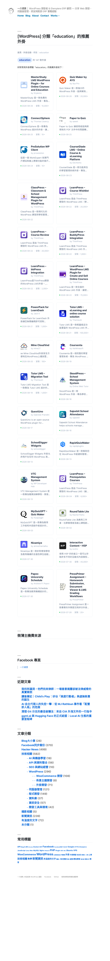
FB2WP (65, 847)
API (19, 847)
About (35, 15)
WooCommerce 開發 (49, 776)
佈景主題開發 (44, 780)
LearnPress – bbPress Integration (38, 269)
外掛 (67, 854)
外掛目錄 (27, 52)
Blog (27, 15)
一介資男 (21, 8)
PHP (52, 850)
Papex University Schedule (37, 577)
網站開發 (76, 859)
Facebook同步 (58, 847)
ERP (40, 847)
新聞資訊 (26, 816)
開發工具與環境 (38, 807)
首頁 (19, 52)
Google (71, 847)
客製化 (83, 855)
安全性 (79, 855)
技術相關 (26, 753)
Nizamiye (36, 542)
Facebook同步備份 (33, 745)
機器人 (58, 859)
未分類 (25, 824)
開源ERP (87, 859)
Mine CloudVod (40, 345)
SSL (65, 850)
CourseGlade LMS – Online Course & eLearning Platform (78, 153)
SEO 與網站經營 (38, 767)
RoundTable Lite (79, 511)
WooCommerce (26, 854)
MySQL (36, 850)
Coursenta (76, 345)
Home (20, 15)
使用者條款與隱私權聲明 (69, 877)
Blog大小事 (28, 740)
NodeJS (47, 850)
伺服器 (63, 855)
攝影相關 (26, 811)
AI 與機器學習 (37, 758)
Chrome (30, 847)
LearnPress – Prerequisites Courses (78, 477)
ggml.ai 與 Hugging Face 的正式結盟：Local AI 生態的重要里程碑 (56, 717)
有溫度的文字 (29, 820)
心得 (90, 855)
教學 (30, 858)
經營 (71, 859)
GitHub (56, 877)
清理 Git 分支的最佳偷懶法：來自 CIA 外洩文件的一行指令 (56, 711)
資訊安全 (34, 802)
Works (54, 15)
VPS (75, 850)
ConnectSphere (40, 118)
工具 (87, 855)
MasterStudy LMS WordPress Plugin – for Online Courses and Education (40, 83)
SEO (62, 850)
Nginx (42, 850)
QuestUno (37, 411)
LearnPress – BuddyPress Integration (77, 235)
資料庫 (33, 798)
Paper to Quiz (78, 118)
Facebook (48, 846)
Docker (36, 847)
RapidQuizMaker (79, 442)
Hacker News (30, 749)
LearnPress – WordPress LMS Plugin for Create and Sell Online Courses (79, 273)
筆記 (68, 859)
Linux (27, 850)
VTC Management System (39, 477)
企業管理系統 (57, 855)
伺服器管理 (35, 789)
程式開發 (34, 793)
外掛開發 (41, 784)
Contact (44, 15)
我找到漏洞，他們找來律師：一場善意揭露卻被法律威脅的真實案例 (56, 690)
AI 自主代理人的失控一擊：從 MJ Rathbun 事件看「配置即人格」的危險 (55, 705)
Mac (31, 850)
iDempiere (83, 847)
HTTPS (76, 847)
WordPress (36, 771)
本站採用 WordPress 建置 (33, 877)
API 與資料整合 (38, 762)
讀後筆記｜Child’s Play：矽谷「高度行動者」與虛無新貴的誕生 (55, 698)
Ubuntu (69, 850)
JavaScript (21, 850)
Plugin (57, 850)
